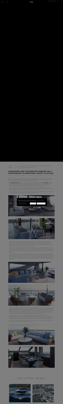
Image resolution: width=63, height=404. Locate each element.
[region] (32, 202)
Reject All (33, 203)
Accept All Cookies (41, 203)
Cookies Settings (22, 203)
